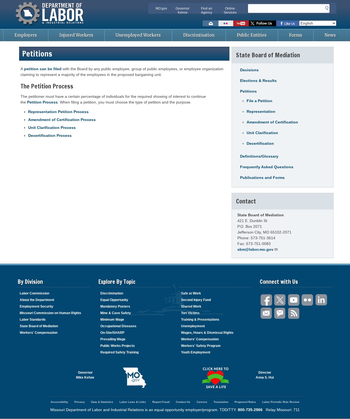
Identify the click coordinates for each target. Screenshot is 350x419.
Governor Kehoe (182, 10)
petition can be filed (43, 69)
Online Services (230, 10)
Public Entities (252, 35)
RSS (294, 313)
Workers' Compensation (38, 333)
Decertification (260, 143)
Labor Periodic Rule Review (280, 401)
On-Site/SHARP (112, 333)
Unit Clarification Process (52, 127)
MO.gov (161, 8)
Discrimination (198, 35)
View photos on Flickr (225, 23)
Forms (295, 35)
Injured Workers (76, 35)
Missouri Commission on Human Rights (50, 313)
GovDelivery (280, 313)
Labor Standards (33, 319)
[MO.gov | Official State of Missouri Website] (134, 378)
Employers (25, 35)
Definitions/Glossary (259, 156)
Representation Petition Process (58, 112)
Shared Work (191, 306)
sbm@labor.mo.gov (255, 249)
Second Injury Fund (196, 300)
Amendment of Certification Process (62, 119)
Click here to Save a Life (215, 378)
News (330, 35)
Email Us (267, 313)
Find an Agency (206, 10)
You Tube (294, 300)
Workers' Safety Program (201, 346)
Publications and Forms (262, 177)
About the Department (37, 300)
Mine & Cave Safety (115, 313)
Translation (221, 401)
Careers (202, 401)
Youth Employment (195, 352)
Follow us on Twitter (262, 23)
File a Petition (259, 101)
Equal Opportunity (114, 300)
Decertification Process (50, 135)
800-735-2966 (250, 410)
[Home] (50, 26)
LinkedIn (321, 300)
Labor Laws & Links (132, 401)
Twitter (280, 300)
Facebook (267, 300)
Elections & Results (258, 80)
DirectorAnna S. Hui (265, 375)
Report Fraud (161, 401)
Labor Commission (34, 293)
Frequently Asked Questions (266, 167)
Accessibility (59, 401)
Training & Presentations (200, 319)
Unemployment (193, 326)
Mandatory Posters (115, 306)
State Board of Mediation (39, 326)
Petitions (248, 91)
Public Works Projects (117, 346)
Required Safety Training (119, 352)
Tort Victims (190, 313)
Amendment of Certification (272, 122)
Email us (210, 23)
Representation (261, 111)
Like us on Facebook (287, 23)
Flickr (308, 300)
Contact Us (183, 401)
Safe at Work (191, 293)
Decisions (249, 70)
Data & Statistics (102, 401)
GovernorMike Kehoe (85, 375)
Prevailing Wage (113, 339)
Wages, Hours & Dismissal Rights (207, 333)
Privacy (79, 401)
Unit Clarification (262, 133)
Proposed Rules (245, 401)
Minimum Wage (112, 319)
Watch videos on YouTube (241, 23)
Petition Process (42, 102)
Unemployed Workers (138, 35)
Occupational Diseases (118, 326)
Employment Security (36, 306)
